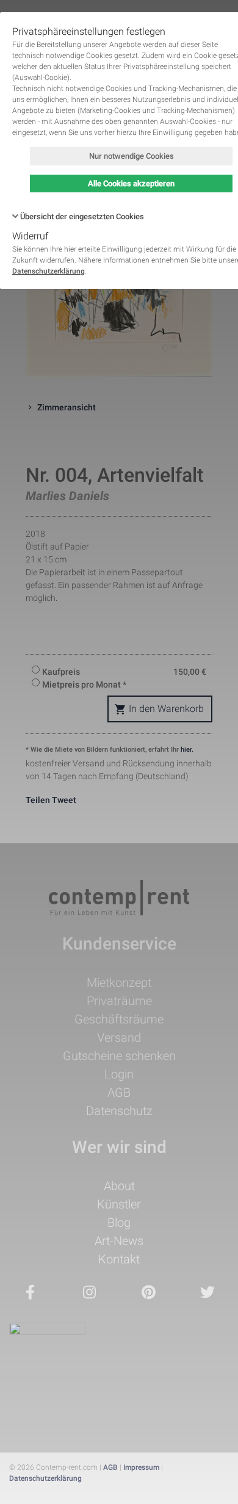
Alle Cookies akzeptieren (131, 183)
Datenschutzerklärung (48, 271)
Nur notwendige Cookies (131, 156)
